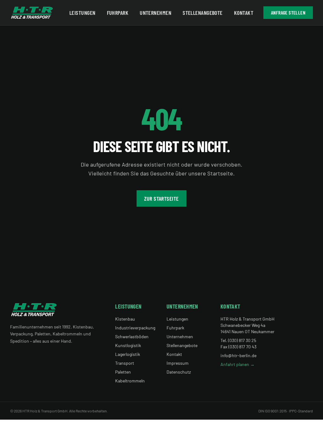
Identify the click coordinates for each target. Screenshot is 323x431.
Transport (124, 363)
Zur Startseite (161, 198)
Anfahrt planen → (237, 364)
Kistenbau (125, 319)
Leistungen (82, 12)
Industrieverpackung (135, 327)
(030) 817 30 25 (242, 340)
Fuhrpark (118, 12)
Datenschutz (179, 372)
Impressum (178, 363)
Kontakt (243, 12)
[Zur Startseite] (32, 13)
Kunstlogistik (128, 345)
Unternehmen (155, 12)
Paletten (123, 372)
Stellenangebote (203, 12)
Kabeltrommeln (130, 380)
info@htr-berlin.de (238, 355)
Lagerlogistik (127, 354)
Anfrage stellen (288, 12)
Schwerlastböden (132, 336)
